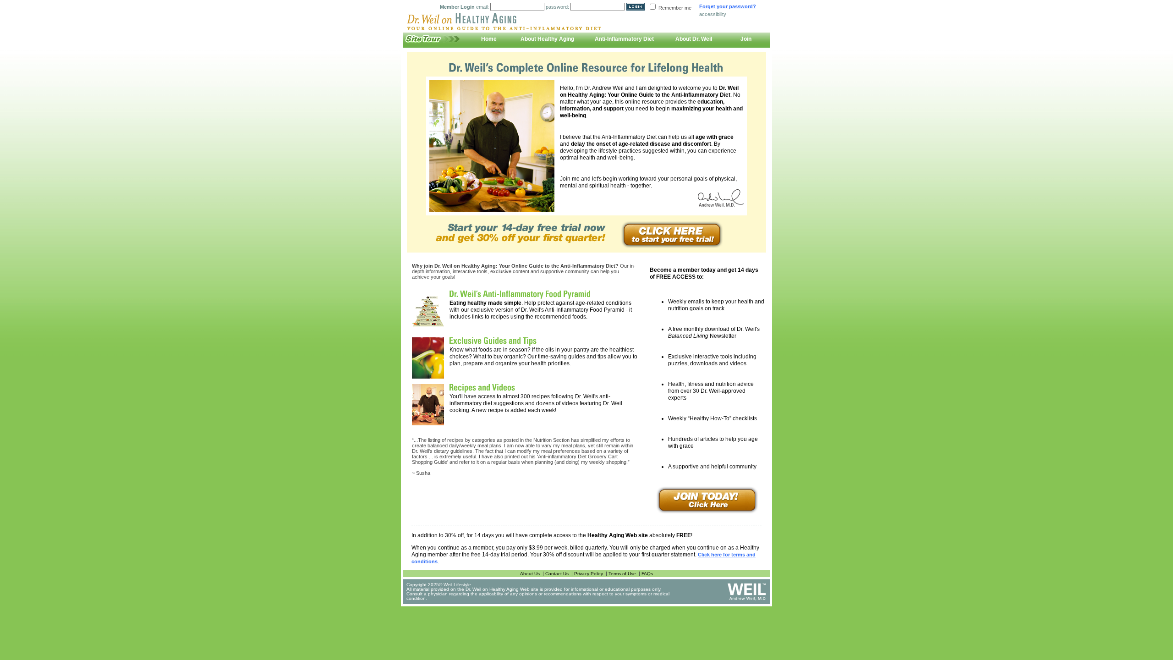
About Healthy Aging (547, 39)
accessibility (712, 14)
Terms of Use (622, 573)
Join (745, 39)
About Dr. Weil (693, 39)
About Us (530, 573)
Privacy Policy (588, 573)
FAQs (647, 573)
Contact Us (557, 573)
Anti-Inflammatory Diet (624, 39)
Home (489, 39)
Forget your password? (727, 6)
